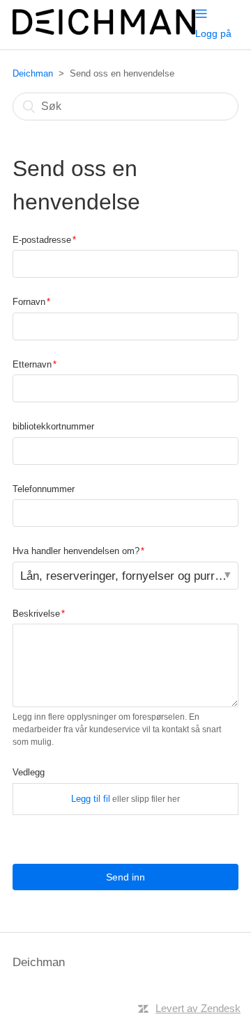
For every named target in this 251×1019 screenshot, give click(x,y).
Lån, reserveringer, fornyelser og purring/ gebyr (129, 576)
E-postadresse (42, 240)
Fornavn (29, 302)
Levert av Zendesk (198, 1008)
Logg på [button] (213, 33)
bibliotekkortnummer (53, 426)
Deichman (33, 73)
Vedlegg (29, 772)
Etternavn (32, 364)
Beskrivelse (36, 613)
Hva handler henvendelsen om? (76, 551)
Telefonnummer (44, 489)
